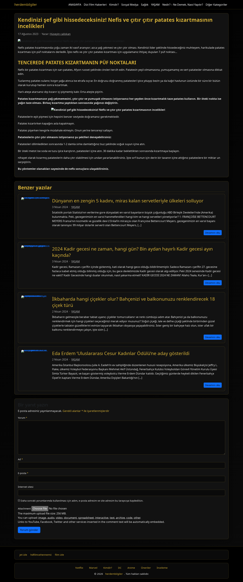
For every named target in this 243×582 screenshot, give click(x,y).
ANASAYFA (74, 4)
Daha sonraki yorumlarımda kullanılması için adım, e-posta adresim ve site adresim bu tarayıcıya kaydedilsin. (82, 500)
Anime (131, 567)
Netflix (79, 567)
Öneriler (146, 567)
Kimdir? (114, 4)
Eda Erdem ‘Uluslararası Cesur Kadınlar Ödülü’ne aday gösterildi (120, 353)
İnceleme (162, 567)
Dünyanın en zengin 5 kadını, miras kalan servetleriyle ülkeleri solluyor (127, 200)
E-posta (23, 473)
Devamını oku (212, 232)
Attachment (24, 508)
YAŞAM (155, 4)
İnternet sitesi (25, 486)
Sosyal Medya (129, 4)
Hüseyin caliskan (60, 34)
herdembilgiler (25, 4)
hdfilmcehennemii (41, 554)
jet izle (23, 554)
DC (120, 567)
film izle (59, 554)
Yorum (22, 417)
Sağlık (144, 4)
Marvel (93, 567)
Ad (20, 459)
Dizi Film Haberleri (95, 4)
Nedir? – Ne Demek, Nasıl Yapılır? (182, 4)
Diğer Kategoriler (216, 4)
